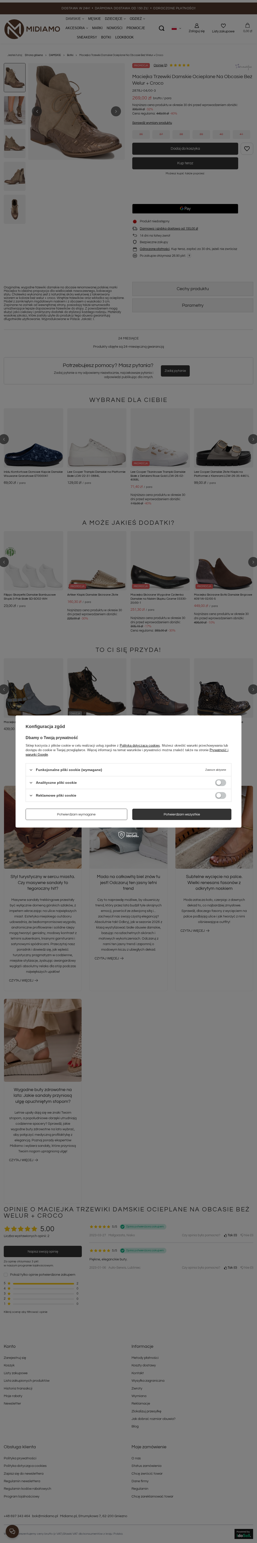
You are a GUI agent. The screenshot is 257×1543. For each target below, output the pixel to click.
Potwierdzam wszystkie (182, 814)
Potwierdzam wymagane (76, 814)
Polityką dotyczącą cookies (140, 745)
